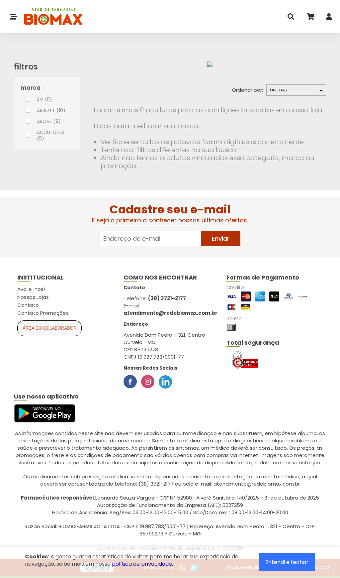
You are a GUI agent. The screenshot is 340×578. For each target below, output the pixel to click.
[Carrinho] (310, 18)
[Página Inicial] (50, 16)
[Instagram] (147, 381)
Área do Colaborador (49, 328)
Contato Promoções (43, 312)
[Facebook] (130, 381)
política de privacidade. (142, 564)
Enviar (220, 238)
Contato (28, 304)
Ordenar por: (247, 89)
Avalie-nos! (31, 289)
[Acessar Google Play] (44, 413)
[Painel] (329, 18)
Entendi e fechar (286, 562)
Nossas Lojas (33, 296)
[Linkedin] (165, 381)
